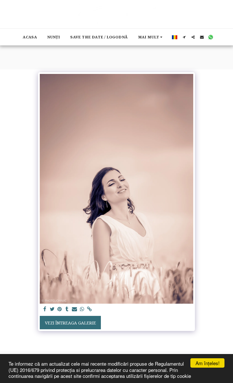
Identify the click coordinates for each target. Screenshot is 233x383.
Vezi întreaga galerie (70, 323)
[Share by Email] (74, 309)
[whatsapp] (82, 309)
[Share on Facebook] (44, 309)
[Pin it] (59, 309)
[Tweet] (52, 309)
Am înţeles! (207, 363)
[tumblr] (67, 309)
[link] (89, 309)
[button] (184, 37)
